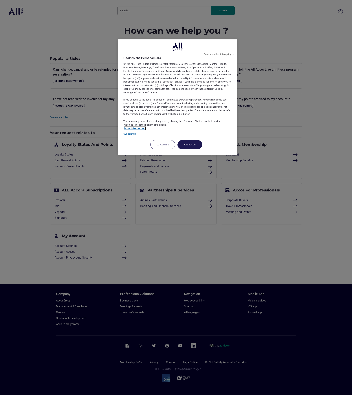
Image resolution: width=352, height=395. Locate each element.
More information (134, 128)
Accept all (190, 144)
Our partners (129, 133)
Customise (163, 144)
